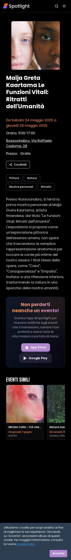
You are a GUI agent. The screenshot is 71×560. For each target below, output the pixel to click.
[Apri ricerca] (56, 6)
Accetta (58, 553)
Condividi (20, 165)
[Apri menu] (64, 6)
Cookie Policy (26, 544)
